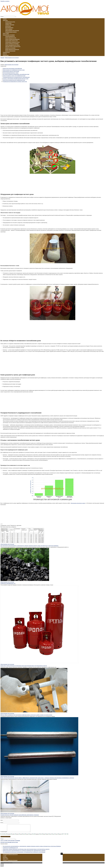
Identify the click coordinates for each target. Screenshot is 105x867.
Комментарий (3, 831)
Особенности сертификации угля (7, 583)
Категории (5, 20)
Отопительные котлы (10, 21)
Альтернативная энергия (10, 32)
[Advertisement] (52, 860)
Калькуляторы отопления (9, 34)
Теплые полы (8, 23)
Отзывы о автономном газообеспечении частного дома (15, 78)
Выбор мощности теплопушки (12, 49)
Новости (5, 53)
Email (1, 822)
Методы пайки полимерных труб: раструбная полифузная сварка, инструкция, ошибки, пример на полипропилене (26, 715)
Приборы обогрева (9, 24)
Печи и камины (8, 29)
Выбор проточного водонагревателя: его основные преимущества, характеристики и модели (24, 850)
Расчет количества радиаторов (12, 39)
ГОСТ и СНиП (6, 33)
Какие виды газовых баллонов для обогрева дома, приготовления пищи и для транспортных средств (23, 665)
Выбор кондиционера (10, 50)
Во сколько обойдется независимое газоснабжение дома (16, 74)
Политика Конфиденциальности (10, 854)
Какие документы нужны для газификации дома (14, 75)
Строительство (6, 52)
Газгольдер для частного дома (78, 503)
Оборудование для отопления (12, 30)
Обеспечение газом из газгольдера (11, 71)
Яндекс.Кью (6, 55)
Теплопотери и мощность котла (12, 42)
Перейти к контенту (4, 1)
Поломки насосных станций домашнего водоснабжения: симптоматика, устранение (19, 814)
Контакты (5, 857)
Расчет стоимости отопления (11, 43)
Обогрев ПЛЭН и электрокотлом (12, 46)
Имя (1, 820)
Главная (5, 18)
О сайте (4, 856)
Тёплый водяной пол (10, 36)
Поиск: (2, 16)
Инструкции (8, 26)
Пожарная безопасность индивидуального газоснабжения (16, 77)
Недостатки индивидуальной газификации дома (14, 80)
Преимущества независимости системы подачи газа (15, 81)
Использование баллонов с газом (10, 72)
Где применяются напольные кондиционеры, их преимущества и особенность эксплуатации (24, 852)
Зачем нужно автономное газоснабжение (12, 68)
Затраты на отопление (10, 48)
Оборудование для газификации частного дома (13, 70)
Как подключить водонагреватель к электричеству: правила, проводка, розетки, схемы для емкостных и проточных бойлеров (29, 545)
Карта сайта (5, 858)
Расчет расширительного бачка (12, 45)
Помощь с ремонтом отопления (10, 860)
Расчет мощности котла (10, 37)
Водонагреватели (9, 27)
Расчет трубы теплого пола (11, 40)
